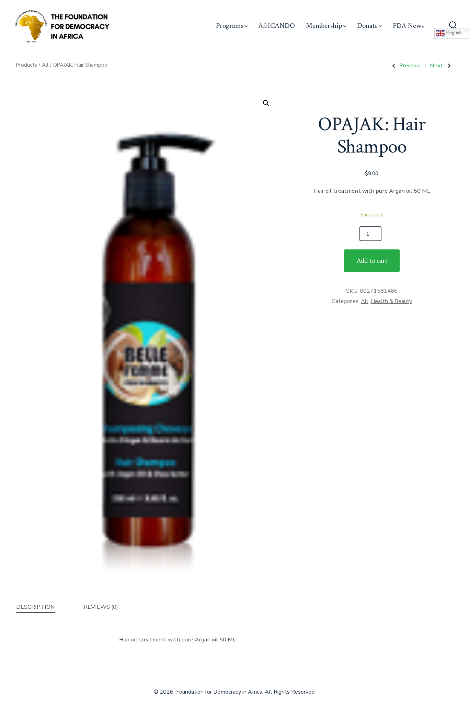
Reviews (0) (101, 607)
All (45, 64)
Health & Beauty (391, 301)
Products (26, 64)
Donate (367, 25)
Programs (229, 25)
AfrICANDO (276, 25)
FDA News (408, 25)
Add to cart (371, 260)
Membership (324, 25)
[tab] (35, 607)
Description (35, 607)
